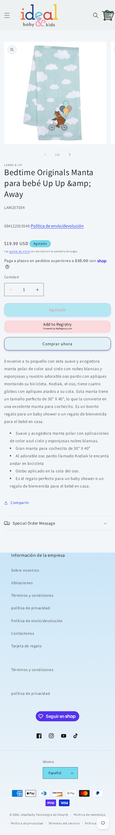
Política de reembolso (90, 815)
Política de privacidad (27, 823)
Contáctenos (22, 633)
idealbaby (28, 815)
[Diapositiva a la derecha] (70, 154)
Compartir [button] (20, 502)
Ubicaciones (22, 582)
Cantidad (11, 277)
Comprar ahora (57, 343)
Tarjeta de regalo (26, 645)
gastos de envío (19, 251)
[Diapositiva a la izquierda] (45, 154)
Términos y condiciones (32, 595)
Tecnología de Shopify (52, 815)
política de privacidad (30, 607)
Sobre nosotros (25, 570)
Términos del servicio (64, 823)
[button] (7, 15)
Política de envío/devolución (57, 226)
